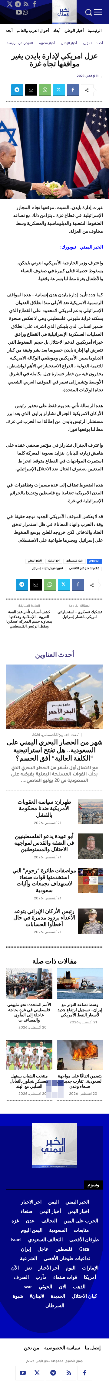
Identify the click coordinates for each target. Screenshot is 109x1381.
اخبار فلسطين (74, 561)
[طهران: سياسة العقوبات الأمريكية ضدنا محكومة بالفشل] (90, 811)
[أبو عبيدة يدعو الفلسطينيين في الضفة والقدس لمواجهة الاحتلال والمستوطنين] (90, 846)
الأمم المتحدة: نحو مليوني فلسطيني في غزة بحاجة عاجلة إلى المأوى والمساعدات (29, 1012)
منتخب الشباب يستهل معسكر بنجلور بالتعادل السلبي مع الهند (29, 1081)
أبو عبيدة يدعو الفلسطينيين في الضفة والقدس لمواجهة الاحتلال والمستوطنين (44, 843)
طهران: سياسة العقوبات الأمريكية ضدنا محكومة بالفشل (44, 808)
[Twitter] (9, 4)
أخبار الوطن (69, 43)
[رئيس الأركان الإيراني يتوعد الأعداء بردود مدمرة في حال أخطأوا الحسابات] (90, 921)
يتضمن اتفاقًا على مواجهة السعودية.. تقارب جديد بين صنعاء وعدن (80, 1081)
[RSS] (26, 4)
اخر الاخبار (54, 561)
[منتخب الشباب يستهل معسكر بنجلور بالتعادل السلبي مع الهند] (29, 1055)
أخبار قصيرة (47, 43)
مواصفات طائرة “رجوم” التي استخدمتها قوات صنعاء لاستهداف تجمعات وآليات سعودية (44, 881)
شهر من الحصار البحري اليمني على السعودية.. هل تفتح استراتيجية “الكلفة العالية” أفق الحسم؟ (55, 750)
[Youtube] (18, 12)
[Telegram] (18, 4)
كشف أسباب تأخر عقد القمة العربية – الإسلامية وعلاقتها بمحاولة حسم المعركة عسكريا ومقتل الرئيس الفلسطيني (29, 619)
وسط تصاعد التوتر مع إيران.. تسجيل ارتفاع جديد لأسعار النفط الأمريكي (80, 1010)
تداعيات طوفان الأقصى (84, 568)
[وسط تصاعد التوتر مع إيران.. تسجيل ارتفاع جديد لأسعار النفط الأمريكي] (80, 983)
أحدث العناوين (93, 43)
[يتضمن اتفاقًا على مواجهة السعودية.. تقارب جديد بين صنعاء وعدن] (80, 1055)
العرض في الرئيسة (20, 43)
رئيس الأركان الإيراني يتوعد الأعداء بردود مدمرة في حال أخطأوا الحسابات (44, 918)
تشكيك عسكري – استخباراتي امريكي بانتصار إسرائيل (80, 614)
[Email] (31, 90)
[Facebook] (34, 4)
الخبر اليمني (35, 561)
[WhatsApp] (25, 12)
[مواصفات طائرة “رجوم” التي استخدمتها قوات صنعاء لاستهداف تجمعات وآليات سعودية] (90, 880)
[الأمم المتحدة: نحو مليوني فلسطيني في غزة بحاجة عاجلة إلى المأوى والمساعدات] (29, 983)
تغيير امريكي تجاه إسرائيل (47, 568)
